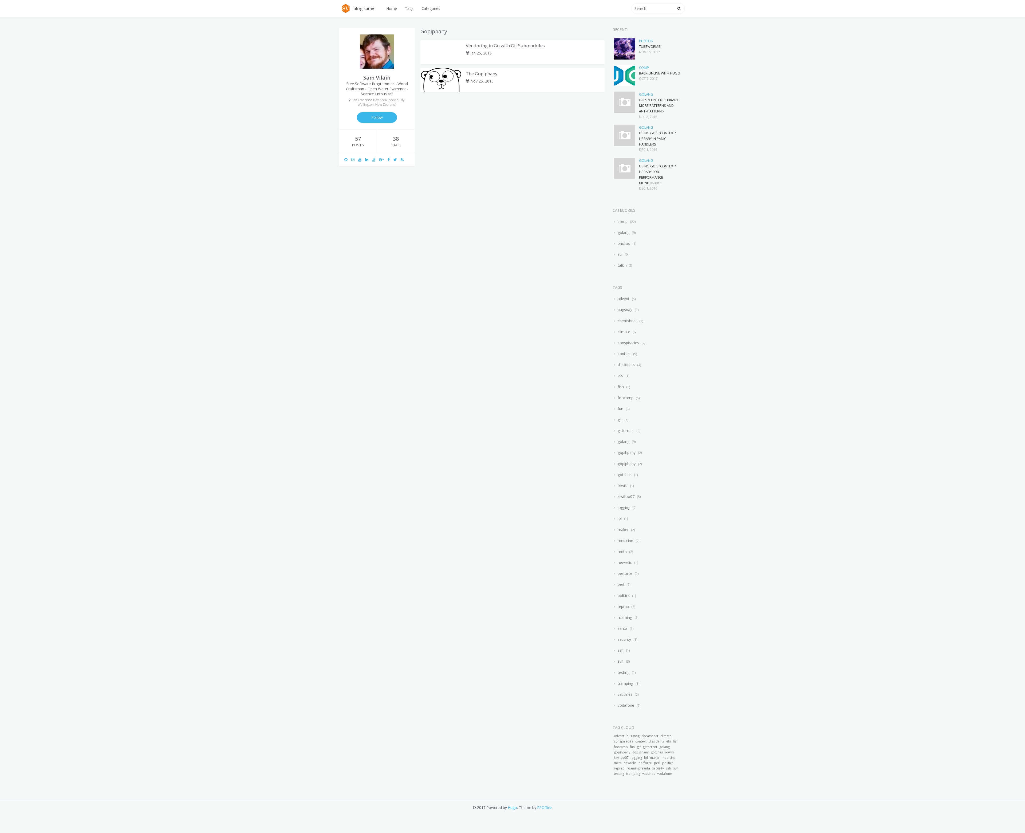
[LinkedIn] (368, 159)
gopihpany (627, 452)
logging (624, 507)
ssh (621, 650)
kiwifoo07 (626, 496)
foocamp (625, 397)
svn (621, 661)
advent (623, 298)
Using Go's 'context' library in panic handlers (657, 139)
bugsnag (625, 309)
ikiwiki (623, 485)
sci (620, 254)
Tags (409, 8)
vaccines (625, 694)
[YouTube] (361, 159)
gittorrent (626, 430)
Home (391, 8)
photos (646, 40)
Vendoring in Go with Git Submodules (505, 45)
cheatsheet (627, 320)
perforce (625, 573)
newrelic (625, 562)
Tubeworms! (650, 46)
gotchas (625, 474)
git (620, 419)
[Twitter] (397, 159)
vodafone (626, 705)
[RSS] (404, 159)
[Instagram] (354, 159)
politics (624, 595)
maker (623, 529)
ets (620, 375)
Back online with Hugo (659, 73)
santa (622, 628)
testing (623, 672)
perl (621, 584)
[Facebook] (390, 159)
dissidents (626, 364)
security (624, 639)
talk (621, 265)
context (624, 353)
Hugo (512, 807)
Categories (430, 8)
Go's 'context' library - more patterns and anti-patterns (659, 105)
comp (644, 67)
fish (621, 386)
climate (624, 331)
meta (622, 551)
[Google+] (383, 159)
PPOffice (544, 807)
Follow (377, 117)
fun (620, 408)
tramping (625, 683)
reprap (623, 606)
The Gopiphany (481, 73)
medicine (625, 540)
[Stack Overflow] (375, 159)
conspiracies (628, 342)
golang (646, 94)
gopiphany (627, 463)
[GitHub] (347, 159)
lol (620, 518)
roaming (625, 617)
